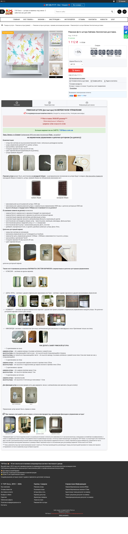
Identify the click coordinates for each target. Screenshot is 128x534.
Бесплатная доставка (78, 78)
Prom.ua (72, 510)
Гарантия (4, 497)
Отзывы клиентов (6, 489)
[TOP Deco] (9, 11)
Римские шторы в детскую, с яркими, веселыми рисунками (51, 25)
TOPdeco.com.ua (66, 130)
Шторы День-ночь (39, 492)
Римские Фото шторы (40, 502)
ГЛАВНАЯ (16, 19)
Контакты (4, 505)
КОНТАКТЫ (93, 19)
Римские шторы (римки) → (23, 25)
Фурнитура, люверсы (40, 497)
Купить (77, 70)
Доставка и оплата (7, 492)
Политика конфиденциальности (11, 502)
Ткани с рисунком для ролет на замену (77, 494)
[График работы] (124, 12)
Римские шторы (39, 487)
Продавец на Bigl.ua (64, 512)
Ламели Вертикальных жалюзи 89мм (76, 487)
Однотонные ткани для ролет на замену (77, 492)
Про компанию (5, 487)
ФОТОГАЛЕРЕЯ (69, 19)
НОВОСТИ (103, 19)
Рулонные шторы (39, 489)
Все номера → (78, 5)
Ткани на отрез (38, 500)
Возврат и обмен (6, 494)
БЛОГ (113, 19)
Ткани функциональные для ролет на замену (79, 497)
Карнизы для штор (39, 494)
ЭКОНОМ (41, 19)
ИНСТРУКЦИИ (54, 19)
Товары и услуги (9, 25)
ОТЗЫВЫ (82, 19)
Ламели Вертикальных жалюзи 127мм (77, 489)
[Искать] (112, 11)
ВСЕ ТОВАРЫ (28, 19)
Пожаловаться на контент (58, 513)
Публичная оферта (7, 500)
